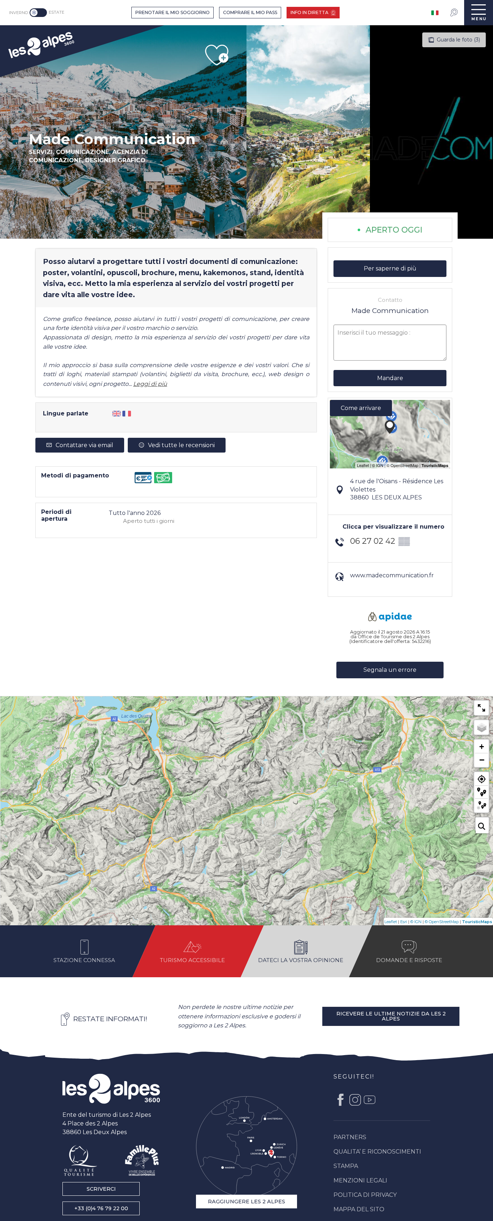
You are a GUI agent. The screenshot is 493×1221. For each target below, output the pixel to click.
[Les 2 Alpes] (111, 1088)
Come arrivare (361, 408)
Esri (403, 921)
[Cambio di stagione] (39, 12)
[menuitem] (40, 44)
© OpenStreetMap (442, 921)
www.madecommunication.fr (392, 575)
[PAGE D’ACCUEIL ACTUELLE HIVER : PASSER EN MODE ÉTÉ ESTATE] (38, 12)
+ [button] (481, 746)
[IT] (436, 13)
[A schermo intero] (481, 707)
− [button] (481, 760)
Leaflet (390, 921)
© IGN (416, 921)
